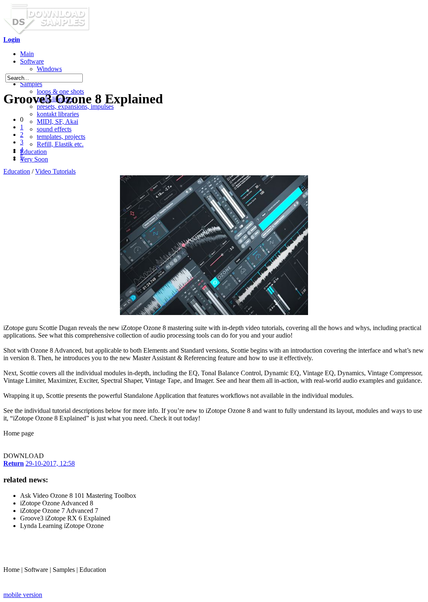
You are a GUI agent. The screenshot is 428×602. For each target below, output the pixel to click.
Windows (49, 68)
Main (27, 53)
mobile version (22, 594)
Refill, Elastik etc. (60, 144)
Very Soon (34, 159)
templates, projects (61, 136)
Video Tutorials (55, 171)
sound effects (54, 129)
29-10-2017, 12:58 (50, 463)
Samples (31, 83)
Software (32, 61)
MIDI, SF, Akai (57, 121)
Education (33, 151)
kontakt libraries (58, 114)
